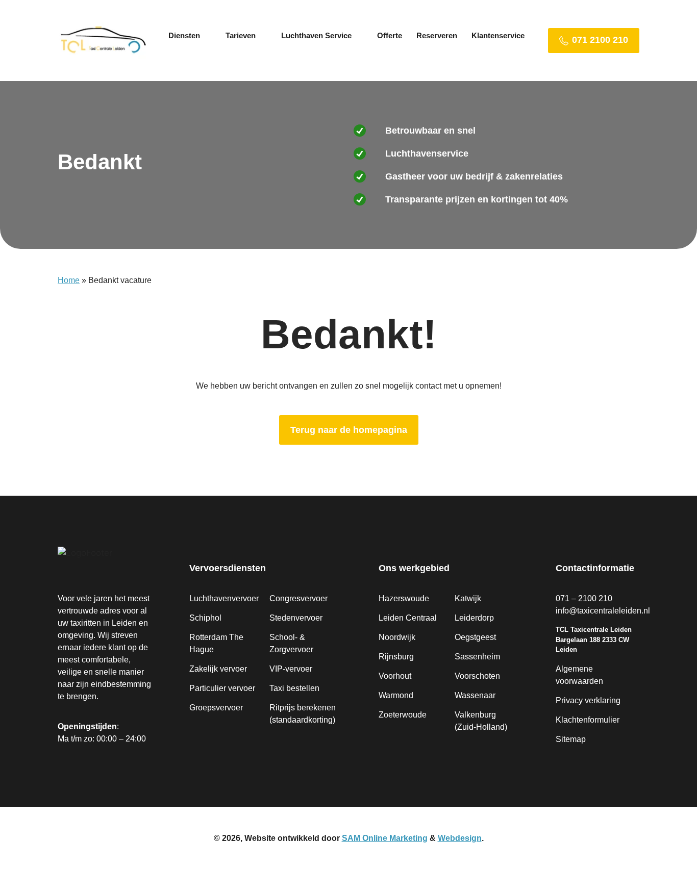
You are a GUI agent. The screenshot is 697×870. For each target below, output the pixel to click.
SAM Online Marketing (385, 838)
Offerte (389, 35)
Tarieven (241, 35)
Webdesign (460, 838)
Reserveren (436, 35)
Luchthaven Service (316, 35)
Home (69, 280)
